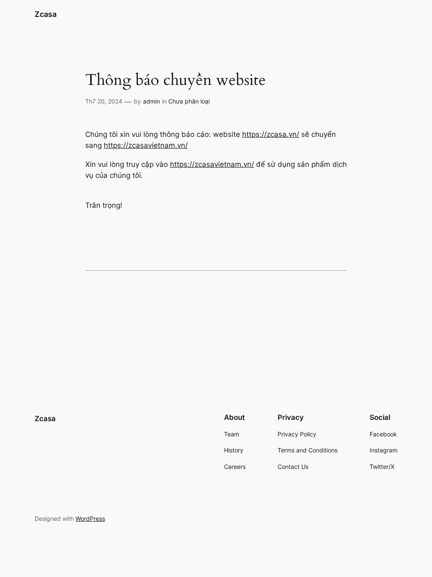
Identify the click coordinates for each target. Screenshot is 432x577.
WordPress (90, 518)
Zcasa (46, 14)
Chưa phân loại (189, 101)
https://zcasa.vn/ (270, 134)
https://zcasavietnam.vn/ (146, 145)
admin (151, 101)
